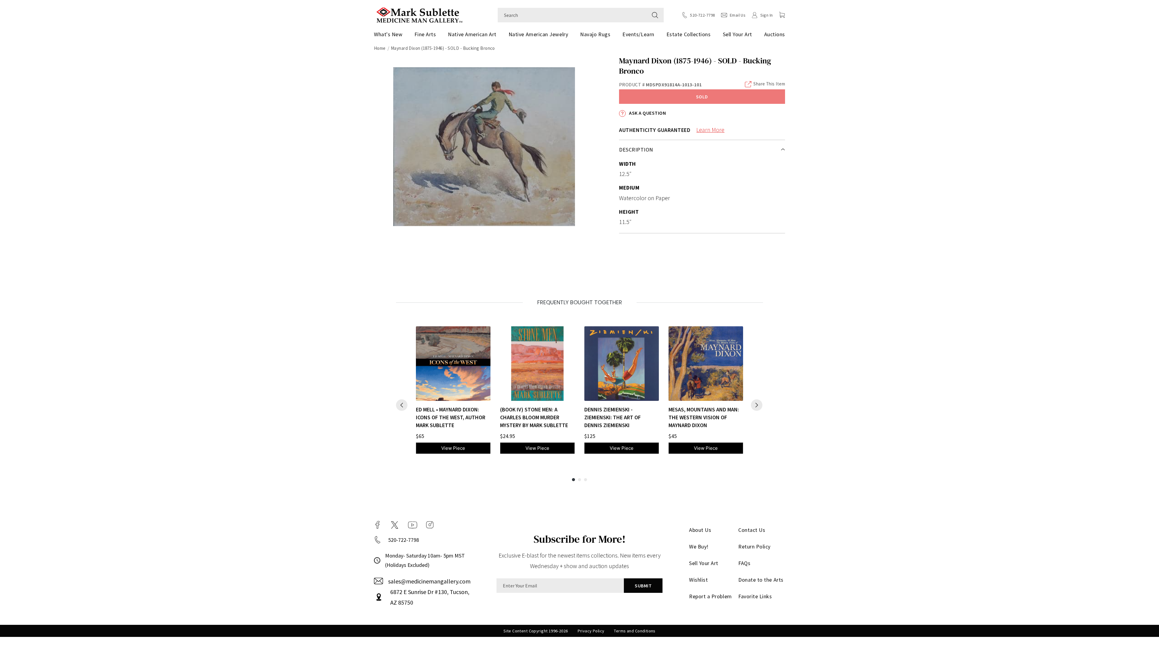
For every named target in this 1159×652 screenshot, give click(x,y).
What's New (388, 34)
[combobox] (572, 15)
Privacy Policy (591, 631)
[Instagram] (429, 525)
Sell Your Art (737, 34)
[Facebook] (377, 525)
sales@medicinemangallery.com (429, 581)
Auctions (774, 34)
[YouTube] (412, 524)
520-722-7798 (403, 539)
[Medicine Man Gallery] (419, 14)
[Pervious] (401, 405)
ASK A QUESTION (647, 113)
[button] (782, 15)
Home (380, 48)
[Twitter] (394, 524)
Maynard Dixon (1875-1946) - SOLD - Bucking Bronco (443, 48)
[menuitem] (390, 34)
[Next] (756, 405)
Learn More (710, 129)
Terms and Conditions (634, 631)
